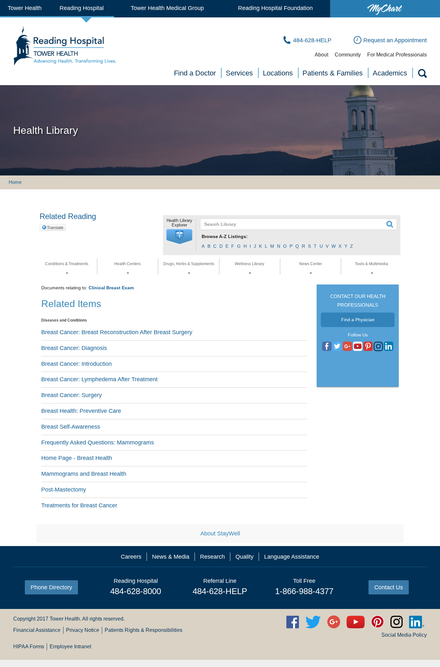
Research (212, 556)
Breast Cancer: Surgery (71, 395)
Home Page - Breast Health (76, 458)
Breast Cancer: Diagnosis (74, 348)
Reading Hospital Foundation (275, 8)
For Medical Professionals (397, 54)
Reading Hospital (82, 8)
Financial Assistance (37, 630)
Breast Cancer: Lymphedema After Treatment (99, 379)
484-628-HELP (220, 591)
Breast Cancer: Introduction (76, 364)
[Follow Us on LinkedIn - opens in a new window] (388, 346)
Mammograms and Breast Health (83, 474)
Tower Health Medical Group (167, 8)
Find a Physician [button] (358, 319)
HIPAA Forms (28, 646)
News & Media (170, 556)
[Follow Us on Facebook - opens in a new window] (326, 346)
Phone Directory (51, 587)
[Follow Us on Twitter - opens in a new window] (337, 346)
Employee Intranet (70, 646)
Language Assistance (291, 556)
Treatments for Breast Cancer (79, 505)
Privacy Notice (82, 630)
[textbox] (294, 224)
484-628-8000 (135, 591)
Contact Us (388, 587)
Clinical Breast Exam (111, 287)
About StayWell (220, 533)
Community (348, 54)
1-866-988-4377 (304, 591)
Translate (55, 227)
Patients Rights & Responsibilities (143, 630)
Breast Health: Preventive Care (81, 411)
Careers (131, 556)
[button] (179, 236)
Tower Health (25, 8)
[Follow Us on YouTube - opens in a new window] (347, 346)
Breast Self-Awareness (70, 426)
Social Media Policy (404, 635)
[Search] (422, 74)
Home (15, 182)
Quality (244, 556)
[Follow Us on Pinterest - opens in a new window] (368, 346)
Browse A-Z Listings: (225, 236)
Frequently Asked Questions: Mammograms (97, 442)
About (321, 54)
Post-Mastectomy (63, 489)
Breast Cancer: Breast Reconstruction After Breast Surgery (116, 332)
